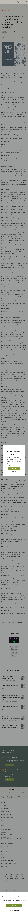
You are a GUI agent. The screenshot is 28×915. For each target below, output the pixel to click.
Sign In (14, 471)
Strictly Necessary (14, 910)
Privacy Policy (22, 900)
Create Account (14, 468)
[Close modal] (23, 446)
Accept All (14, 905)
